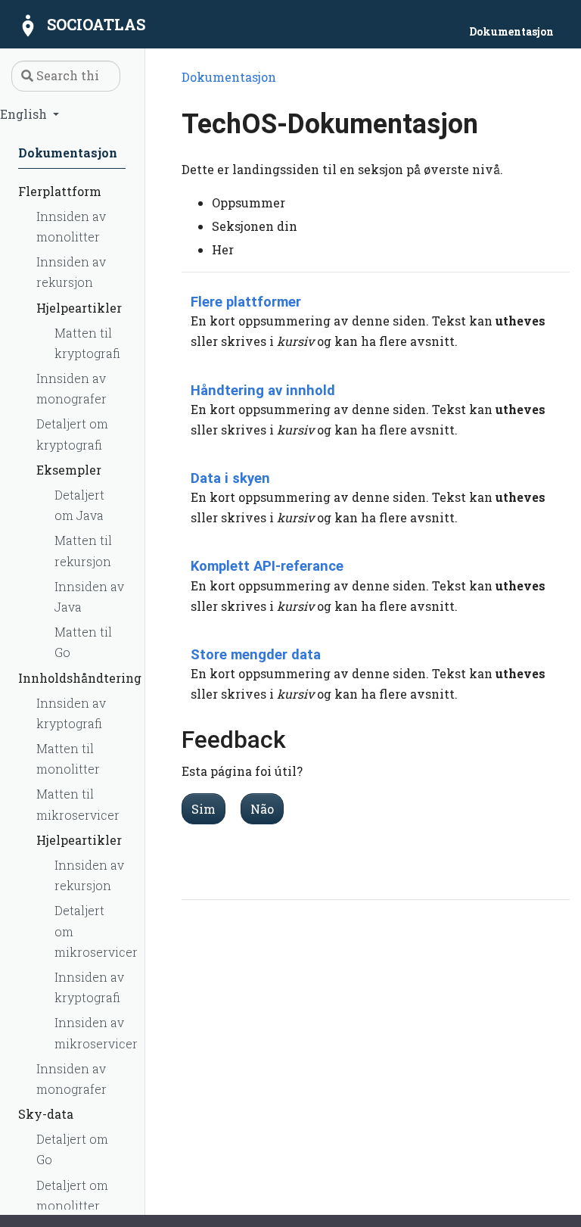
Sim (203, 809)
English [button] (25, 114)
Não (262, 809)
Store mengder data (256, 654)
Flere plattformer (246, 302)
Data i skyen (230, 478)
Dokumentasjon (229, 77)
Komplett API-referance (267, 566)
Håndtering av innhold (263, 390)
